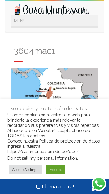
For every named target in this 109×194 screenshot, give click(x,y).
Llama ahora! (58, 187)
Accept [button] (56, 170)
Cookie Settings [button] (25, 170)
